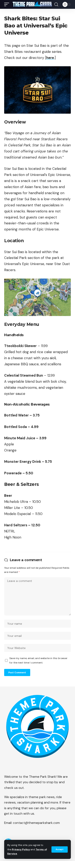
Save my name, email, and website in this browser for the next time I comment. (38, 660)
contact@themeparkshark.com (36, 823)
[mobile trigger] (7, 4)
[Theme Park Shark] (32, 4)
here (50, 57)
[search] (56, 4)
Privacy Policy (21, 849)
